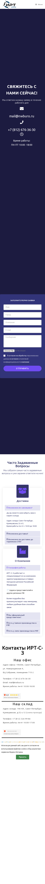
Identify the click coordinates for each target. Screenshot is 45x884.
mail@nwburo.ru (21, 116)
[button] (22, 508)
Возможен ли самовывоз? (21, 508)
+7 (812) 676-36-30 (21, 130)
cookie (23, 749)
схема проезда (34, 713)
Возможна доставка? (18, 534)
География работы (17, 568)
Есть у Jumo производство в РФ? (23, 631)
